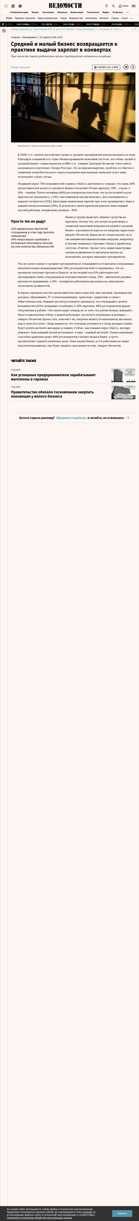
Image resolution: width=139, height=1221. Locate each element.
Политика (118, 12)
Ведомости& (76, 18)
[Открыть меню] (133, 6)
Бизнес (35, 12)
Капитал (104, 18)
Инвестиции (77, 12)
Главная (16, 37)
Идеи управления (48, 18)
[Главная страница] (65, 6)
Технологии (93, 12)
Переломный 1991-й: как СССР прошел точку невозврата (64, 29)
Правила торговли (25, 18)
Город (63, 18)
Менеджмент (30, 37)
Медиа (106, 12)
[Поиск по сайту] (113, 6)
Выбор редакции (20, 29)
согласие (87, 1212)
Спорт (124, 18)
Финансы (62, 12)
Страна (115, 18)
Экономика (48, 12)
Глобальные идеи (19, 12)
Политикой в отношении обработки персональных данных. (39, 1217)
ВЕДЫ (9, 18)
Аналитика (91, 18)
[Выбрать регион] (106, 6)
